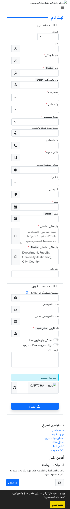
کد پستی (53, 189)
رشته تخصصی (49, 116)
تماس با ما (58, 445)
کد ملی (53, 268)
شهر (55, 201)
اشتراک (12, 482)
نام (55, 43)
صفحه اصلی (57, 430)
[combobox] (48, 36)
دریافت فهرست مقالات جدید (37, 345)
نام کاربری (46, 328)
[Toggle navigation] (36, 7)
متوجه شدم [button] (57, 504)
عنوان (54, 31)
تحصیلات (52, 92)
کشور (54, 177)
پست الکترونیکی (49, 304)
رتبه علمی (52, 104)
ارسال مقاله (58, 442)
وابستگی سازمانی (48, 226)
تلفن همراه (51, 152)
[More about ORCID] (27, 292)
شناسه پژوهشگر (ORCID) (44, 292)
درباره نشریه (58, 434)
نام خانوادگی (51, 55)
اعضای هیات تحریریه (54, 438)
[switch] (56, 339)
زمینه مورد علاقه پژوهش (45, 127)
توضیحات (53, 350)
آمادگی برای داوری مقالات (39, 340)
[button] (39, 497)
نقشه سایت (58, 449)
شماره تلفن (52, 140)
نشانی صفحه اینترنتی (47, 164)
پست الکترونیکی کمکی (47, 316)
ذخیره (32, 406)
